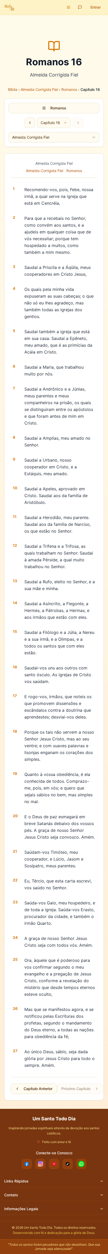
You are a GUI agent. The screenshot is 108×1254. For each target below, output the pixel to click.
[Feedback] (80, 7)
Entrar (95, 7)
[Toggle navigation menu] (68, 7)
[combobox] (54, 122)
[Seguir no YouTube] (54, 1164)
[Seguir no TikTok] (67, 1164)
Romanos (69, 89)
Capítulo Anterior (38, 1088)
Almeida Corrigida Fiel (39, 89)
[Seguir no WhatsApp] (81, 1164)
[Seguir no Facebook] (26, 1164)
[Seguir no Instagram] (40, 1164)
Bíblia (12, 89)
